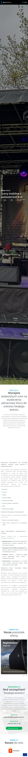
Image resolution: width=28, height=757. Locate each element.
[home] (6, 2)
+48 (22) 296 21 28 (14, 723)
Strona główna (4, 200)
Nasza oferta (11, 200)
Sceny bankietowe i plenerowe (21, 200)
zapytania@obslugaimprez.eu (14, 717)
